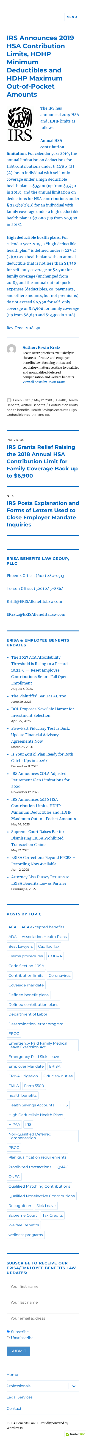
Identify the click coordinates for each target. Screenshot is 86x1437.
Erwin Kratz (21, 400)
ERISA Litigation (23, 1076)
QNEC (14, 1176)
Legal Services (20, 1397)
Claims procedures (25, 956)
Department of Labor (27, 1014)
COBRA (55, 956)
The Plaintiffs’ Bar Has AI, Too (38, 696)
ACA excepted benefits (43, 927)
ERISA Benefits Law (21, 1423)
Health (61, 400)
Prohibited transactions (29, 1167)
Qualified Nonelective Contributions (41, 1196)
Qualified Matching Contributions (39, 1186)
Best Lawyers (20, 946)
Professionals (19, 1386)
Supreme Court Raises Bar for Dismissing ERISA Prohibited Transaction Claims (37, 838)
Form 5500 (34, 1086)
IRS (47, 414)
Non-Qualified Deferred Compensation (29, 1136)
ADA (12, 937)
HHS (64, 1105)
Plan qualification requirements (37, 1157)
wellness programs (25, 1235)
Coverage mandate (26, 985)
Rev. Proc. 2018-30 (23, 328)
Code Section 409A (26, 966)
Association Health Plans (44, 937)
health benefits (18, 410)
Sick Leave (46, 1206)
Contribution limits (63, 405)
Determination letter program (36, 1024)
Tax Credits (52, 1215)
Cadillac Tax (48, 946)
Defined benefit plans (28, 995)
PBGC (13, 1147)
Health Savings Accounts (49, 410)
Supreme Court (22, 1215)
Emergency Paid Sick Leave (33, 1057)
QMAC (62, 1167)
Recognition (19, 1206)
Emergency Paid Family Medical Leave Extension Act (37, 1045)
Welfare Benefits (32, 405)
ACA (12, 927)
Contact (14, 1408)
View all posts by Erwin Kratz (44, 382)
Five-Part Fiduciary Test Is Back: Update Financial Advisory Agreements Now (40, 735)
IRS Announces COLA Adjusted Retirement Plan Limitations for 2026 (40, 780)
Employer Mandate (26, 1066)
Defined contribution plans (33, 1004)
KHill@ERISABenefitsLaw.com (34, 601)
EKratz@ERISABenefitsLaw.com (36, 614)
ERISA (54, 1066)
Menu (72, 17)
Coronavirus (60, 975)
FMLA (13, 1086)
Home (12, 1374)
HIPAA (14, 1124)
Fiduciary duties (58, 1076)
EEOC (13, 1033)
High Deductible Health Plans (35, 1115)
